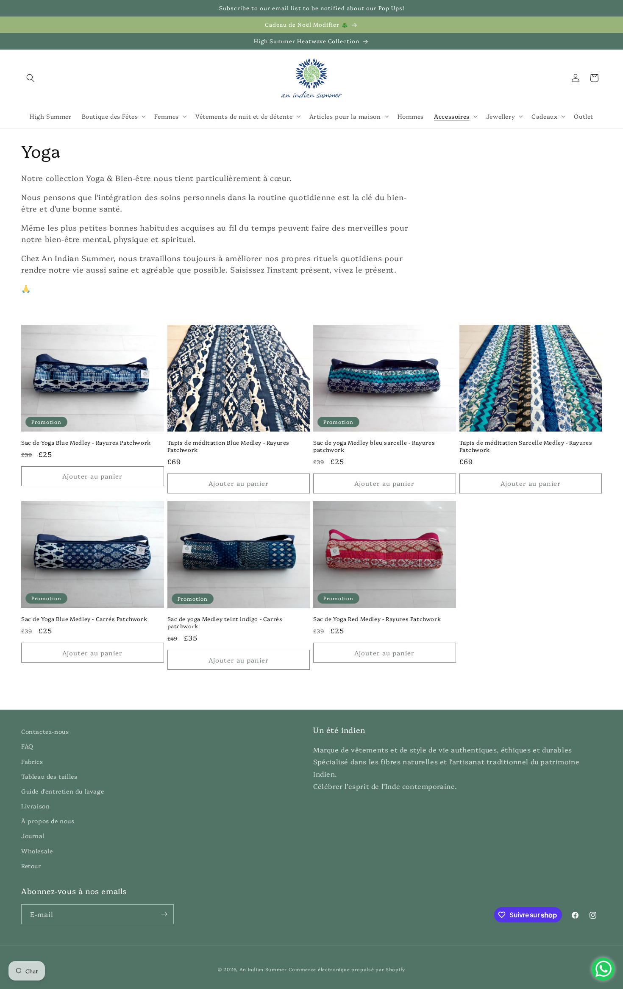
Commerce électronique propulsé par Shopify (347, 969)
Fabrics (32, 761)
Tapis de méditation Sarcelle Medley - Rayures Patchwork (525, 446)
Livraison (35, 806)
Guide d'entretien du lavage (62, 791)
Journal (32, 835)
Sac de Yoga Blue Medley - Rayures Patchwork (86, 442)
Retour (31, 865)
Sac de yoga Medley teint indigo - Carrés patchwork (225, 622)
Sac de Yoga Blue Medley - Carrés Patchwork (84, 618)
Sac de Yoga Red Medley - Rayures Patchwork (377, 618)
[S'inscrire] (164, 914)
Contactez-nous (45, 731)
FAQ (27, 746)
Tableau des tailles (49, 776)
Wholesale (37, 851)
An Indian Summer (263, 969)
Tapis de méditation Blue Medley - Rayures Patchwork (228, 446)
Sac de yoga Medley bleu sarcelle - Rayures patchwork (374, 446)
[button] (30, 78)
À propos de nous (48, 820)
